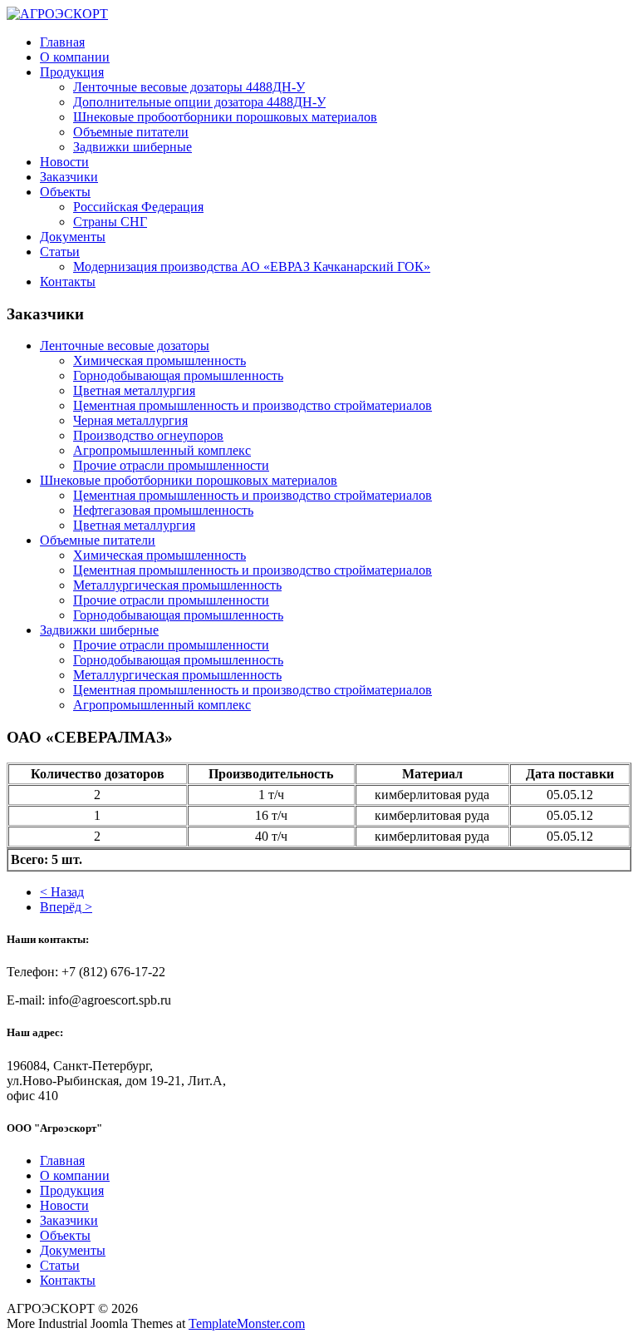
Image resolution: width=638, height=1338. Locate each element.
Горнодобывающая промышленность (178, 375)
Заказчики (69, 177)
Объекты (65, 192)
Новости (64, 162)
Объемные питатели (131, 132)
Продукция (72, 72)
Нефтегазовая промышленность (163, 510)
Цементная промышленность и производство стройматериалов (252, 405)
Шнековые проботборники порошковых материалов (188, 480)
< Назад (62, 892)
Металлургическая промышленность (177, 585)
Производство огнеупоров (148, 435)
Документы (73, 237)
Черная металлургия (130, 420)
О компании (75, 57)
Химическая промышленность (159, 360)
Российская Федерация (138, 207)
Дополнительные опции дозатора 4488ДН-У (199, 102)
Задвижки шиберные (132, 147)
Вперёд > (66, 907)
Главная (62, 42)
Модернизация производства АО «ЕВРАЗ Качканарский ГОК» (251, 266)
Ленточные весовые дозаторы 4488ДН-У (189, 87)
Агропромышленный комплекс (162, 450)
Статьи (60, 251)
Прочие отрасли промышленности (171, 465)
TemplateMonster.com (247, 1323)
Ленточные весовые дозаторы (124, 345)
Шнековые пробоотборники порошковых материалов (225, 117)
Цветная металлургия (134, 390)
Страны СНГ (110, 222)
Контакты (68, 281)
